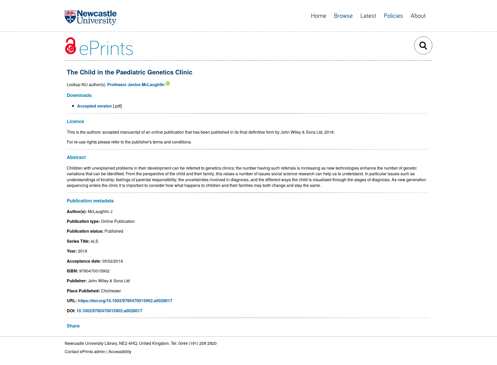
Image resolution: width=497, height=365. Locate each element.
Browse (343, 16)
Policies (393, 16)
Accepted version (94, 106)
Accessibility (119, 351)
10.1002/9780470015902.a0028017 (109, 311)
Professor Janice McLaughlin (136, 84)
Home (318, 16)
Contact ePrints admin (85, 351)
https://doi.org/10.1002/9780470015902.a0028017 (125, 300)
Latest (368, 16)
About (418, 16)
